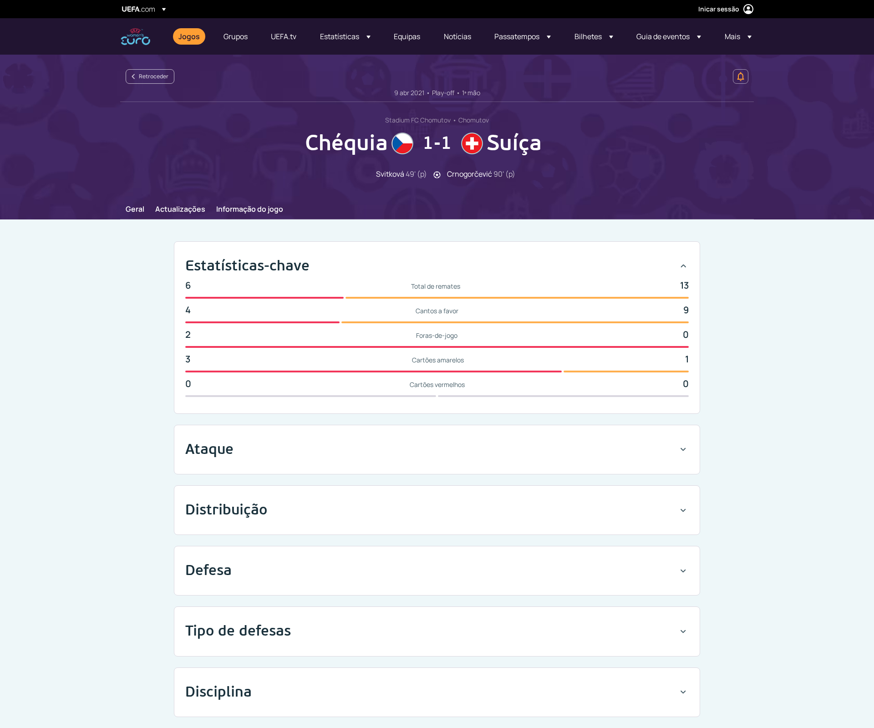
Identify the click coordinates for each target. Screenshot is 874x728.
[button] (345, 36)
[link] (189, 36)
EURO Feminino (135, 37)
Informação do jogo (249, 209)
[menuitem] (190, 36)
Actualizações (180, 209)
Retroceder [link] (153, 76)
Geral (135, 209)
